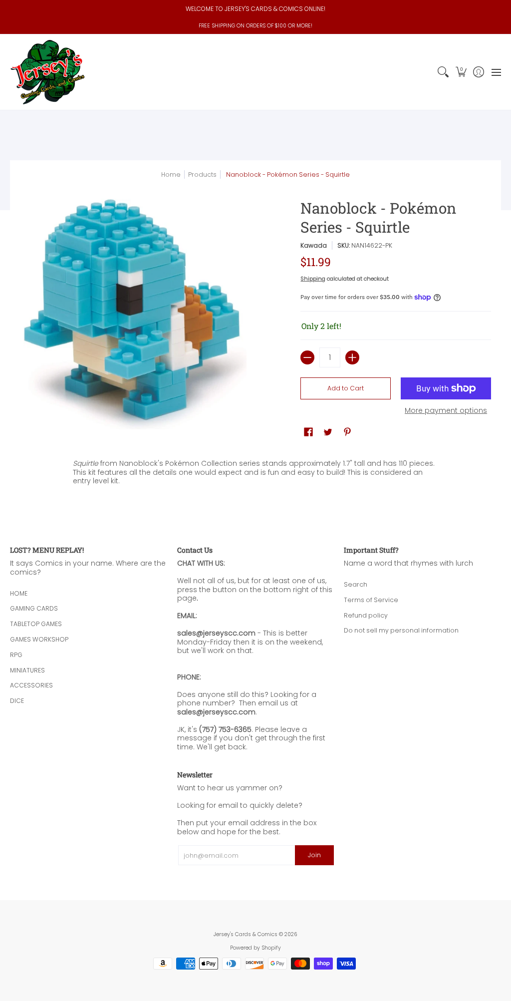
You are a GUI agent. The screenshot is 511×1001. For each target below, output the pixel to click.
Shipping (312, 279)
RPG (16, 655)
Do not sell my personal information (401, 630)
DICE (17, 700)
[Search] (443, 72)
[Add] (352, 357)
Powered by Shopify (255, 948)
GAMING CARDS (34, 608)
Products (202, 174)
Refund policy (366, 615)
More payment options (446, 410)
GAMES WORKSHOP (39, 639)
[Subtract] (307, 357)
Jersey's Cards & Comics (245, 934)
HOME (18, 593)
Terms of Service (371, 600)
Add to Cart (345, 388)
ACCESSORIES (31, 685)
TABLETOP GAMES (36, 624)
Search (355, 584)
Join (314, 855)
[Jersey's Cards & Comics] (47, 72)
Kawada (313, 245)
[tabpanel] (256, 470)
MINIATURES (27, 670)
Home (171, 174)
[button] (461, 72)
